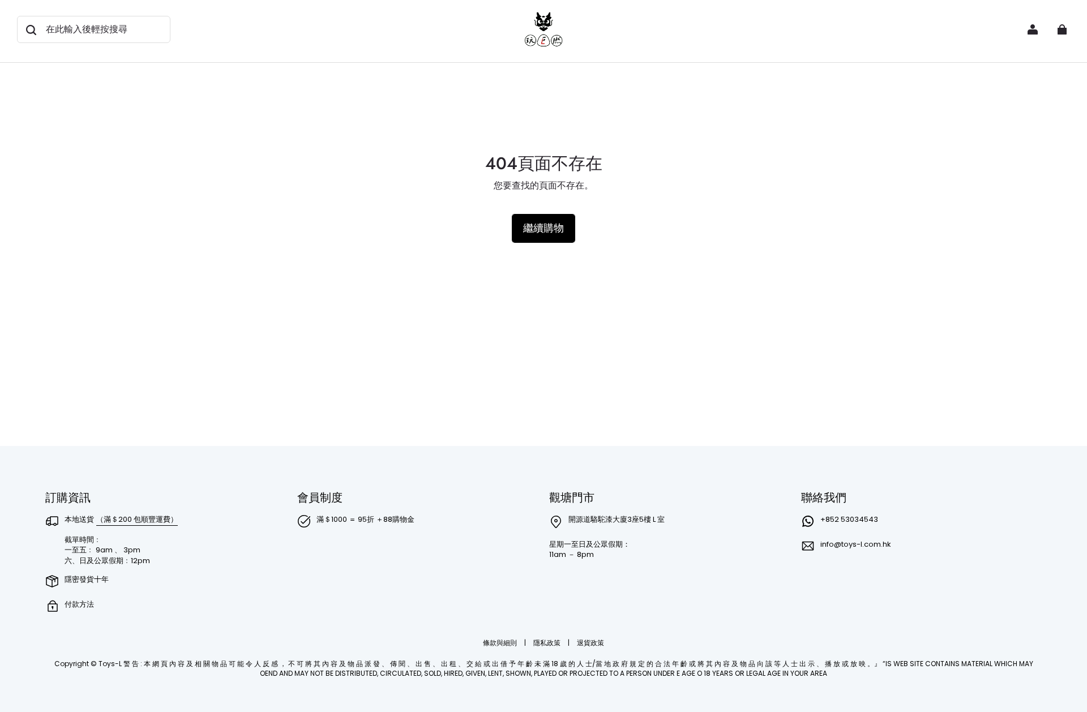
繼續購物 (543, 228)
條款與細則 (501, 642)
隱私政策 (547, 642)
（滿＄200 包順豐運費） (137, 519)
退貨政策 (590, 642)
